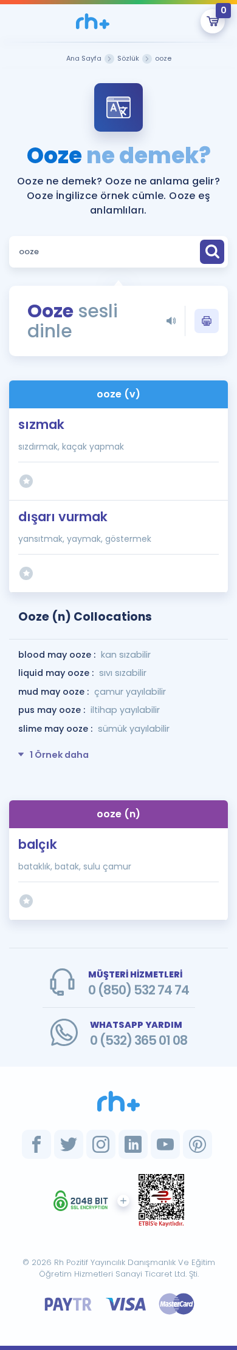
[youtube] (165, 1144)
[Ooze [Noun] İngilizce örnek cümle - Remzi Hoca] (92, 21)
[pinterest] (197, 1144)
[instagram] (100, 1144)
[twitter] (68, 1144)
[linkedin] (133, 1144)
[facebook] (36, 1144)
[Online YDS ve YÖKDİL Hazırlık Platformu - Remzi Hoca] (118, 1101)
